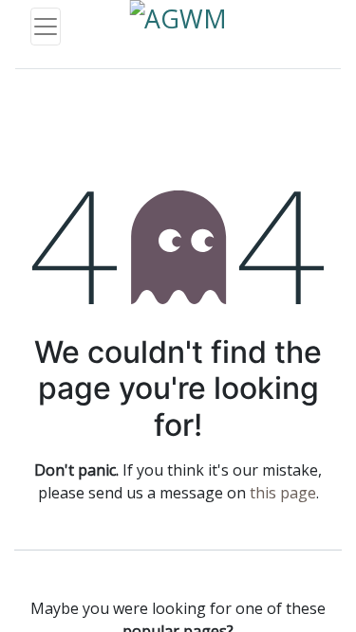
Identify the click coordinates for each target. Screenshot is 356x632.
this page (283, 492)
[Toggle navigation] (45, 26)
